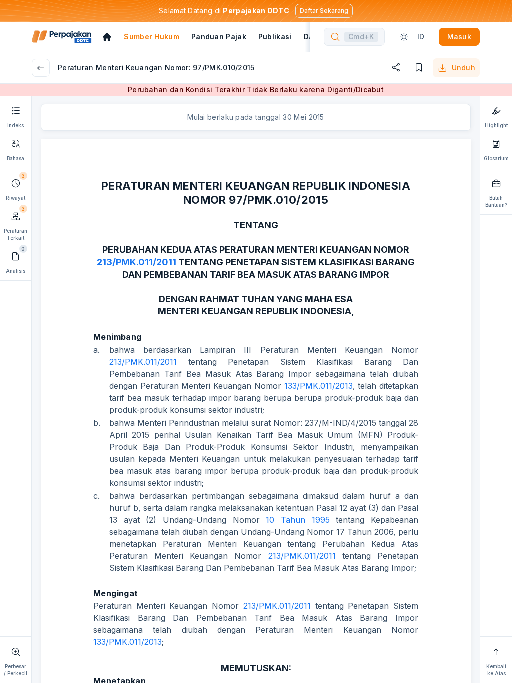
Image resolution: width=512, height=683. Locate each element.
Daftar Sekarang (324, 10)
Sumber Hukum (152, 36)
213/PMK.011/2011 (136, 262)
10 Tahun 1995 (298, 520)
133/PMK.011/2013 (318, 386)
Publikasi (275, 36)
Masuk (460, 36)
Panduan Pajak (219, 36)
